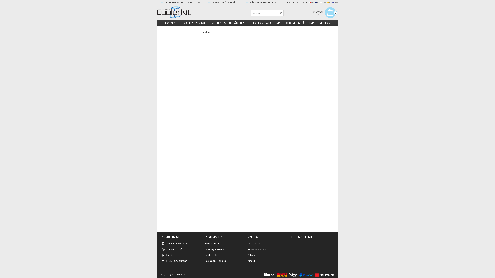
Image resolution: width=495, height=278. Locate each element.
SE (330, 2)
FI (318, 2)
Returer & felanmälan (176, 260)
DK (312, 2)
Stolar (325, 23)
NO (324, 2)
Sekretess (252, 255)
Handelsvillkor (211, 255)
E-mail (169, 255)
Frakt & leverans (213, 243)
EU (336, 2)
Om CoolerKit (254, 243)
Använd (251, 260)
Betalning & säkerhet (215, 249)
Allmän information (257, 249)
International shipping (215, 260)
